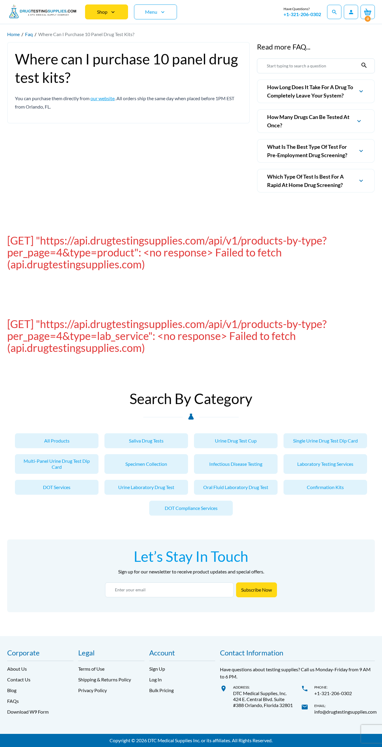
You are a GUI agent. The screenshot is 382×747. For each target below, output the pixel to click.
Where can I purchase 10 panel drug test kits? (86, 34)
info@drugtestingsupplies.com (345, 711)
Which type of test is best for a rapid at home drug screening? (305, 180)
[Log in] (351, 12)
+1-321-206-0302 (302, 14)
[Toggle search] (334, 12)
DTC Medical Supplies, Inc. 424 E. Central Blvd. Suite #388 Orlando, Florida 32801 (263, 699)
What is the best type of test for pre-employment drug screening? (307, 150)
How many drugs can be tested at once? (308, 121)
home (13, 34)
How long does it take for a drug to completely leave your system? (310, 91)
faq (29, 34)
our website (102, 98)
